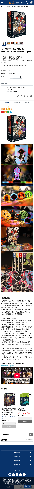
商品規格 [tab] (17, 102)
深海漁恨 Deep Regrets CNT (22, 410)
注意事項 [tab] (27, 102)
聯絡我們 (17, 465)
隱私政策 (23, 483)
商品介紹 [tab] (7, 102)
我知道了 (27, 486)
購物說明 (17, 457)
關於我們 (17, 452)
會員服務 (17, 461)
